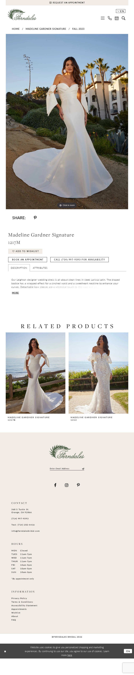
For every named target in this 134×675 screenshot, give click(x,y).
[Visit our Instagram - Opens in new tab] (67, 485)
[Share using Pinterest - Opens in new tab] (35, 217)
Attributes (40, 267)
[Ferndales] (22, 15)
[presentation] (35, 373)
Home (16, 28)
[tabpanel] (67, 121)
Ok (128, 651)
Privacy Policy (19, 598)
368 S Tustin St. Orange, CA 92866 (21, 511)
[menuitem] (102, 18)
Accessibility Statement (24, 605)
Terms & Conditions (22, 601)
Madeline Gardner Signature (46, 28)
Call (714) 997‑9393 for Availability (79, 259)
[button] (102, 18)
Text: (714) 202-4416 (23, 524)
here (69, 655)
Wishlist (15, 612)
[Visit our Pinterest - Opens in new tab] (78, 485)
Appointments (19, 609)
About (14, 616)
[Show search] (123, 18)
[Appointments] (116, 18)
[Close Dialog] (5, 651)
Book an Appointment (28, 259)
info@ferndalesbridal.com (25, 531)
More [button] (15, 292)
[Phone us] (109, 18)
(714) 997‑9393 (20, 518)
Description (19, 267)
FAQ (13, 619)
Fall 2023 (78, 28)
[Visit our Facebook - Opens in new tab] (55, 485)
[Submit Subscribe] (82, 468)
